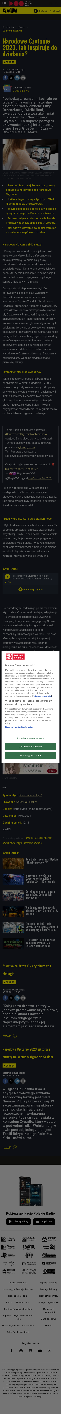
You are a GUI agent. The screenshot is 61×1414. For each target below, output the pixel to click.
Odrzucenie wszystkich (30, 746)
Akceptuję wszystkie (30, 755)
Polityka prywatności (42, 695)
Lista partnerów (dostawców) (19, 727)
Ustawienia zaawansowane (30, 737)
